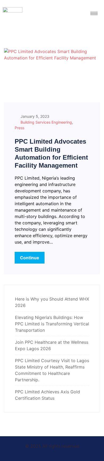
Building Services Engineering (46, 122)
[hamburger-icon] (94, 13)
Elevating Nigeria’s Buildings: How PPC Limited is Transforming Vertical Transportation (52, 324)
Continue (29, 257)
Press (19, 128)
